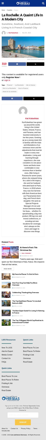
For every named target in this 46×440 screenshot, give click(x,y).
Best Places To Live (9, 376)
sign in (7, 80)
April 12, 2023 (17, 306)
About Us (5, 428)
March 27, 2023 (18, 315)
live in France (23, 88)
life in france (30, 85)
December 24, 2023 (27, 255)
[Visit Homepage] (23, 3)
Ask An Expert (7, 351)
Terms (35, 428)
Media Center (7, 355)
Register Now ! (13, 77)
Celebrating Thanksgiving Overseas (25, 292)
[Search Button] (43, 3)
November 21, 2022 (19, 325)
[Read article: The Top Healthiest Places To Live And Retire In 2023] (6, 303)
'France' (10, 85)
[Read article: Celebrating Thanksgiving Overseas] (6, 295)
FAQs (4, 362)
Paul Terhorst (26, 253)
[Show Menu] (3, 3)
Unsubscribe (6, 431)
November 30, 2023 (19, 288)
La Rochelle (19, 85)
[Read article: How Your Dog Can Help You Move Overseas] (6, 285)
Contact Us (6, 358)
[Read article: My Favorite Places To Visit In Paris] (6, 276)
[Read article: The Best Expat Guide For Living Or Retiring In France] (6, 313)
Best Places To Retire (10, 380)
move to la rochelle (9, 91)
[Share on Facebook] (17, 64)
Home (3, 10)
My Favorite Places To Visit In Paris (25, 274)
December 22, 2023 (19, 277)
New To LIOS (7, 348)
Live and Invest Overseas (19, 435)
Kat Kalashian (13, 33)
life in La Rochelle (9, 88)
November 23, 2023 (19, 295)
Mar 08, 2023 (26, 33)
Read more (9, 268)
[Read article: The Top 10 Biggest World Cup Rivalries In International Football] (6, 322)
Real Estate (6, 390)
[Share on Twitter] (35, 64)
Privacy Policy (25, 428)
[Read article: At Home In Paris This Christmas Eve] (10, 252)
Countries (9, 10)
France (16, 10)
